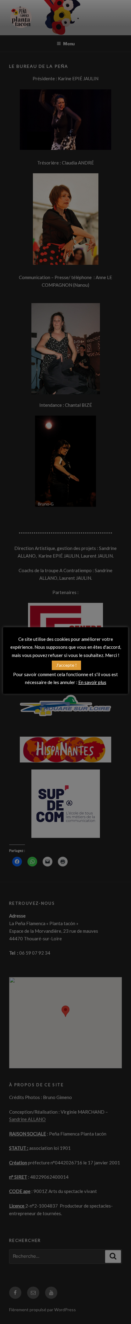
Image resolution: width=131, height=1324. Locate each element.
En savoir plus (92, 682)
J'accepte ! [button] (66, 665)
